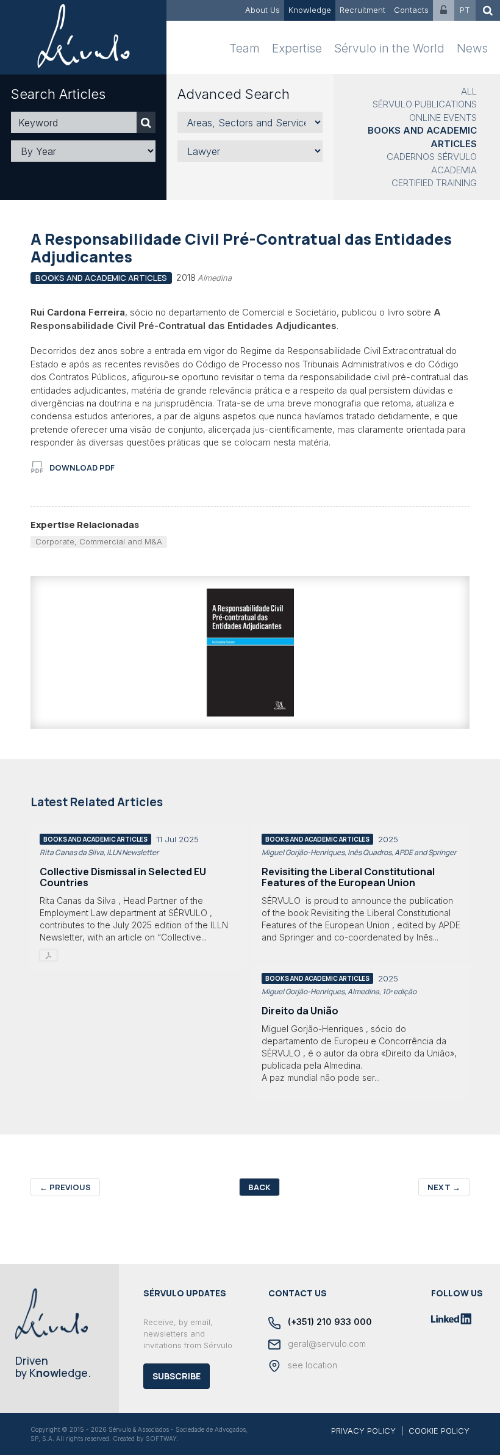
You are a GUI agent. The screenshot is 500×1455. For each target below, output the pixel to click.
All (469, 91)
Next (443, 1187)
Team (244, 49)
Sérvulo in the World (389, 49)
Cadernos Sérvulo (432, 156)
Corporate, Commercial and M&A (98, 541)
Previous (65, 1187)
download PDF (82, 467)
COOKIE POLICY (439, 1430)
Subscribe (176, 1376)
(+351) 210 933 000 (328, 1321)
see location (311, 1365)
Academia (454, 170)
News (472, 49)
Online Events (443, 117)
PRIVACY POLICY (363, 1430)
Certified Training (434, 183)
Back (259, 1187)
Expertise (297, 49)
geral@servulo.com (325, 1343)
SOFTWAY (161, 1438)
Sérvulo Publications (425, 104)
